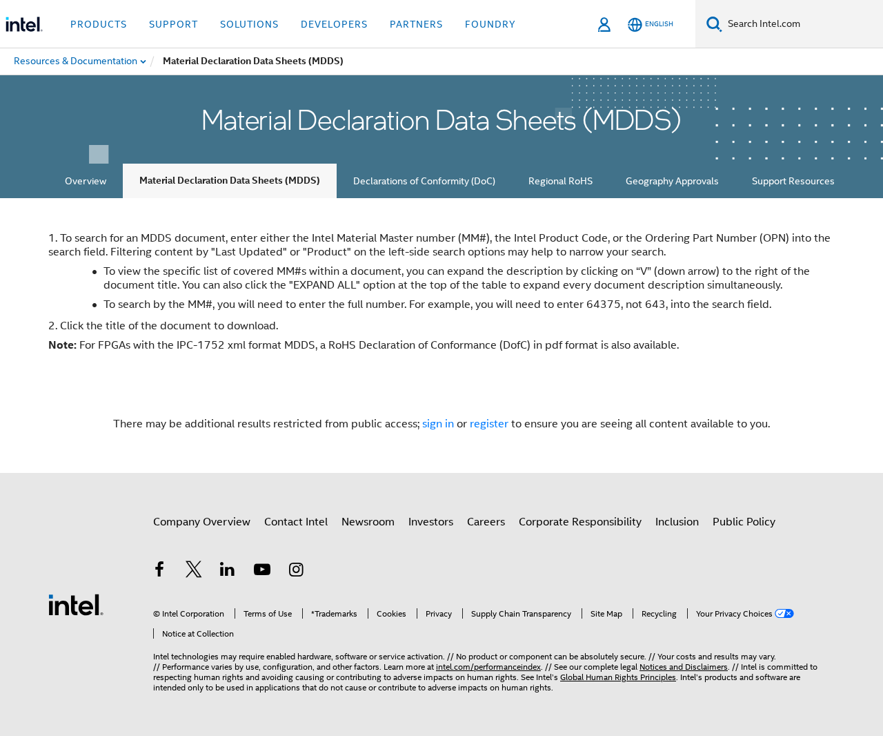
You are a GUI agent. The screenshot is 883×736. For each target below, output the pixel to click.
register (489, 424)
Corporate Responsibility (580, 522)
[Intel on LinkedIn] (227, 571)
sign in (438, 424)
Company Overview (201, 522)
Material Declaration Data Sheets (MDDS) (229, 180)
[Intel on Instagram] (296, 571)
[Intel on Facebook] (159, 571)
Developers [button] (334, 24)
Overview (85, 181)
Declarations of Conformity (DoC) (424, 181)
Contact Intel (296, 522)
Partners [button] (416, 24)
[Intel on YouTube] (262, 571)
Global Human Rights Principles (618, 677)
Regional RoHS (560, 181)
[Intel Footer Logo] (75, 604)
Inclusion (677, 522)
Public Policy (744, 522)
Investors (430, 522)
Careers (486, 522)
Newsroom (368, 522)
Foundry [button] (490, 24)
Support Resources (793, 181)
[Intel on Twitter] (194, 571)
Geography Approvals (672, 181)
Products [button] (98, 24)
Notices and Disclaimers (683, 666)
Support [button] (173, 24)
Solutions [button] (249, 24)
